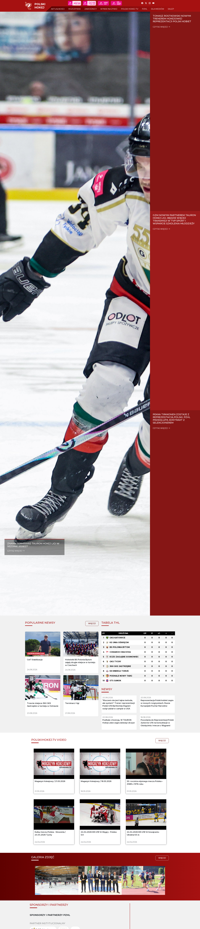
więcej (92, 623)
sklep (171, 9)
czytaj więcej (15, 551)
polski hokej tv (129, 9)
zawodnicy (90, 9)
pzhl (144, 9)
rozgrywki (74, 9)
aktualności (58, 9)
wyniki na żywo (108, 9)
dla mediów (157, 9)
